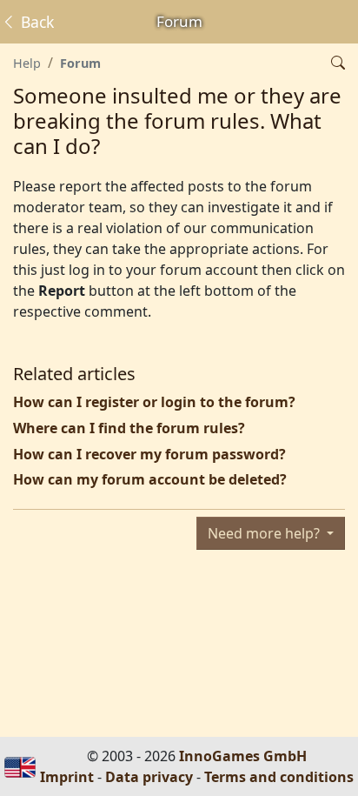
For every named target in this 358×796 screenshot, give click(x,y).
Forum (80, 63)
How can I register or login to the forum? (154, 401)
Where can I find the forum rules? (129, 428)
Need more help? (265, 533)
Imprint (67, 776)
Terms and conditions (279, 776)
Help (27, 63)
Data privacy (149, 776)
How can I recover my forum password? (149, 454)
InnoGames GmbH (243, 756)
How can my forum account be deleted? (150, 479)
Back (35, 21)
